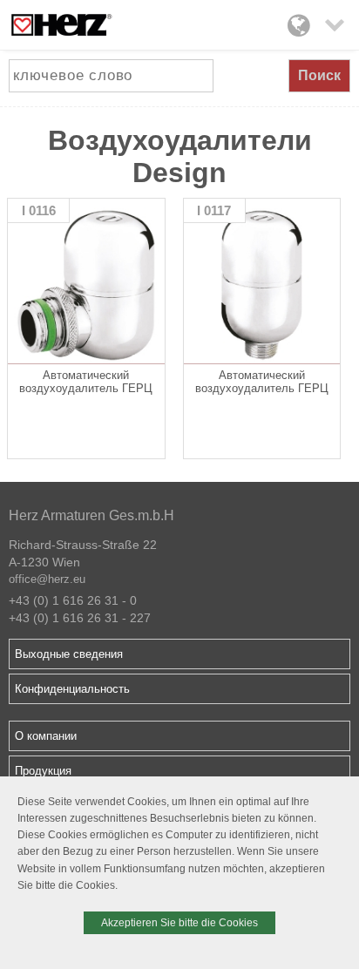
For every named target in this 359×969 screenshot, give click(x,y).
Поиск (319, 75)
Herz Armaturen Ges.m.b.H (91, 515)
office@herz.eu (47, 579)
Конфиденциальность (72, 688)
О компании (46, 735)
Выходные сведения (69, 654)
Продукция (43, 770)
